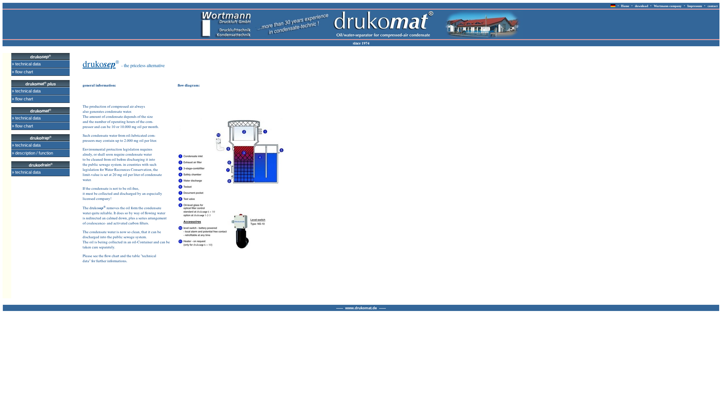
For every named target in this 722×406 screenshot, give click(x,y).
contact (712, 6)
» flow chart (22, 72)
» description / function (32, 153)
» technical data (26, 64)
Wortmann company (667, 6)
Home (625, 6)
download (641, 6)
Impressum (695, 6)
